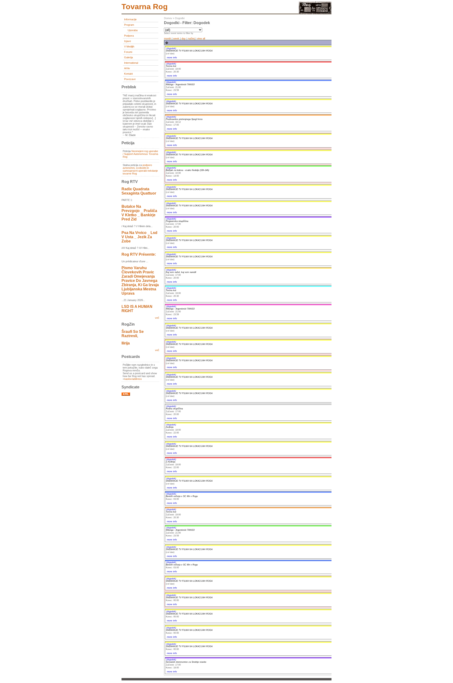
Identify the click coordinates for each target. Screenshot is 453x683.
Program (129, 24)
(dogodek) (171, 48)
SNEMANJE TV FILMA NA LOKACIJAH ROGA (189, 51)
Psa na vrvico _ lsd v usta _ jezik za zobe (139, 237)
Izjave (127, 41)
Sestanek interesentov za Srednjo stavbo (186, 662)
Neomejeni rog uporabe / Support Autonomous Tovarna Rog (140, 154)
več (157, 317)
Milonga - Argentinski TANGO (180, 84)
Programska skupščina (177, 221)
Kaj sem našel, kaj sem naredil (181, 272)
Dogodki (180, 18)
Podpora (129, 35)
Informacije (130, 19)
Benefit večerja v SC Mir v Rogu (182, 496)
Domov (168, 18)
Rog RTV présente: (139, 254)
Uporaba (133, 30)
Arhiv (127, 68)
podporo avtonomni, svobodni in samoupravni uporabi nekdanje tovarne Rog (140, 169)
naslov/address (133, 379)
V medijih (129, 46)
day (183, 38)
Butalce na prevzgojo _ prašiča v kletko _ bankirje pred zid (139, 212)
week (176, 38)
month (167, 38)
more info (172, 57)
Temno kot (171, 66)
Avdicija (169, 427)
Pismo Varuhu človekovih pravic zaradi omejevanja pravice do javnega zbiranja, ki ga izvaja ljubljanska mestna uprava (140, 280)
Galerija (128, 57)
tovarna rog (145, 6)
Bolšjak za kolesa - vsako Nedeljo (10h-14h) (187, 170)
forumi (128, 52)
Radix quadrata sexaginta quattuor (139, 191)
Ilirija (126, 343)
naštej (191, 38)
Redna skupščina (174, 408)
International (131, 62)
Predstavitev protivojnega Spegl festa (184, 119)
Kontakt (128, 73)
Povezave (130, 79)
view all (201, 38)
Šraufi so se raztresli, (133, 334)
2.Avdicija (170, 462)
